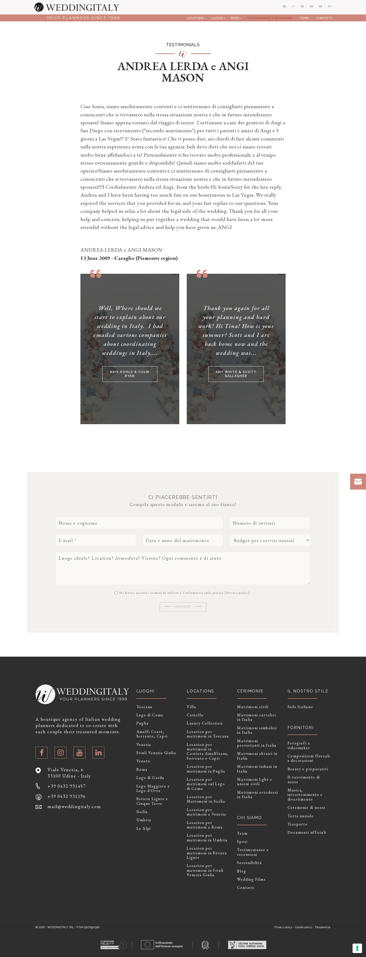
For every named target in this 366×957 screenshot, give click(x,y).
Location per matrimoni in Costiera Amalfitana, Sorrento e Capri (208, 751)
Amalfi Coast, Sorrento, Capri (152, 734)
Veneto (143, 761)
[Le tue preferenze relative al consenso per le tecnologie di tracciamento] (357, 948)
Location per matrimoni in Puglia (206, 769)
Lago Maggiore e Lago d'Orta (153, 788)
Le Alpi (143, 828)
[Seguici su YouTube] (79, 753)
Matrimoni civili (253, 707)
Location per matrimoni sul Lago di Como (206, 784)
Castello (195, 715)
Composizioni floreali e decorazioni (309, 758)
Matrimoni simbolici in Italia (257, 730)
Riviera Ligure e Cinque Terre (152, 801)
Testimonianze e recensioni (269, 18)
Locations (195, 18)
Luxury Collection (205, 723)
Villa (191, 707)
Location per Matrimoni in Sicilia (206, 799)
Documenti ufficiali (307, 832)
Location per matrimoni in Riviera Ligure (207, 853)
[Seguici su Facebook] (42, 753)
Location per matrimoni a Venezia (206, 812)
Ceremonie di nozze (307, 807)
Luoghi (217, 18)
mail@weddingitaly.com (74, 806)
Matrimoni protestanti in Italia (257, 743)
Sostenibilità (249, 863)
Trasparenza (322, 927)
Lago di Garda (150, 777)
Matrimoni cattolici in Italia (256, 717)
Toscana (144, 707)
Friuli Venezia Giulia (156, 753)
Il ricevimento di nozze (304, 779)
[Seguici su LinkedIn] (98, 753)
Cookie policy (303, 927)
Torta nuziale (301, 816)
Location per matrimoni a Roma (205, 825)
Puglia (142, 723)
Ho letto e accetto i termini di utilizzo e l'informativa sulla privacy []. (184, 592)
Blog (241, 871)
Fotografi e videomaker (299, 745)
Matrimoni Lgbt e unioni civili (254, 781)
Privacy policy (237, 593)
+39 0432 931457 (67, 786)
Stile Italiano (300, 707)
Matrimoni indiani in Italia (257, 769)
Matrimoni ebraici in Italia (257, 756)
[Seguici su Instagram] (60, 753)
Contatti (324, 18)
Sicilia (142, 812)
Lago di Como (150, 715)
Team (304, 18)
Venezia (143, 744)
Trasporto (298, 824)
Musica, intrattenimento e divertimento (305, 795)
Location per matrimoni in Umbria (207, 837)
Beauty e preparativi (308, 769)
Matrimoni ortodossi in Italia (257, 794)
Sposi (235, 18)
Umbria (143, 820)
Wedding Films (251, 879)
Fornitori (301, 727)
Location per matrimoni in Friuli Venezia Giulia (205, 870)
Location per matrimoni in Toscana (208, 734)
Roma (142, 769)
